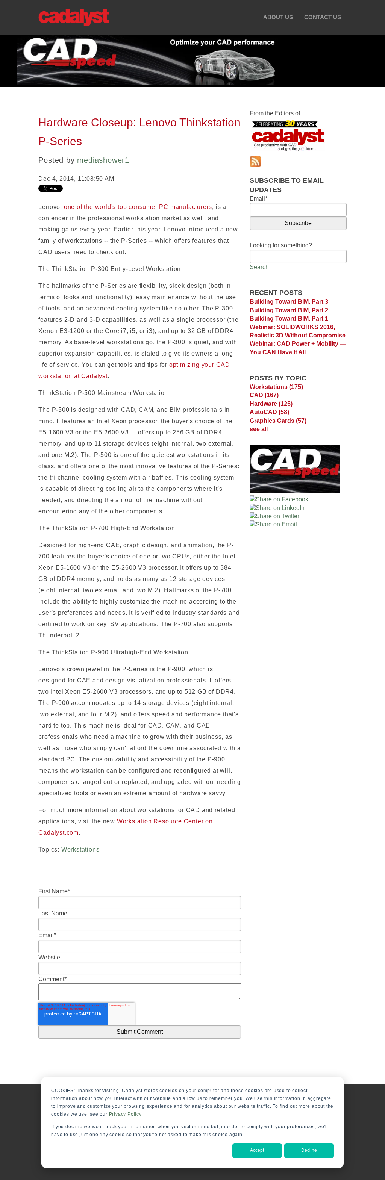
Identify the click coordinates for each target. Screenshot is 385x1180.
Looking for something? (281, 245)
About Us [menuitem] (278, 17)
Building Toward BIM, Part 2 (289, 310)
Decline (309, 1150)
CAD (264, 395)
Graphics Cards (278, 421)
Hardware (271, 404)
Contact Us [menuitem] (322, 17)
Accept (257, 1150)
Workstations (80, 849)
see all (259, 429)
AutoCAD (269, 412)
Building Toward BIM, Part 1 (289, 318)
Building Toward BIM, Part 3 (289, 301)
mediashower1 (103, 160)
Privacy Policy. (126, 1114)
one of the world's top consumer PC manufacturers (138, 207)
